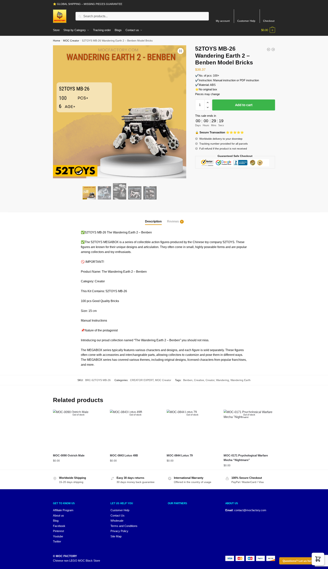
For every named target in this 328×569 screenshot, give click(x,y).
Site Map (115, 536)
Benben (187, 380)
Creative (199, 380)
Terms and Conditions (123, 526)
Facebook (59, 526)
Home (56, 40)
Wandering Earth (240, 380)
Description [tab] (153, 221)
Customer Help (246, 20)
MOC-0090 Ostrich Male (68, 455)
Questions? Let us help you (301, 560)
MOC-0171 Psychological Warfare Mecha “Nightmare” (246, 458)
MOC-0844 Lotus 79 (180, 455)
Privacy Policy (119, 531)
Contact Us (117, 515)
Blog (55, 520)
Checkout (268, 20)
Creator (210, 380)
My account (223, 20)
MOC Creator (71, 40)
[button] (180, 51)
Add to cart (243, 105)
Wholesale (116, 520)
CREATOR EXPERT (142, 380)
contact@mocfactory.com (250, 510)
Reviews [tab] (173, 221)
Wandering (222, 380)
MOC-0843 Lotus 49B (124, 455)
